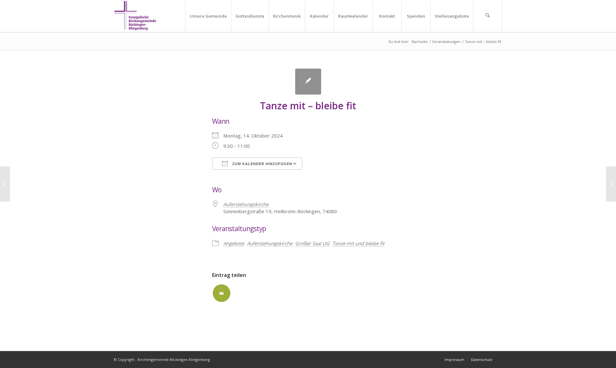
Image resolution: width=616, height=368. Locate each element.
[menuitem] (208, 16)
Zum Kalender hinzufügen (261, 164)
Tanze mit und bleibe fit (358, 243)
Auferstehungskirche (246, 204)
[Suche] (487, 16)
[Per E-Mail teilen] (221, 293)
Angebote (233, 243)
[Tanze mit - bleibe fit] (308, 82)
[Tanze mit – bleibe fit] (5, 184)
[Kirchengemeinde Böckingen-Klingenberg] (135, 16)
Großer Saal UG (312, 243)
